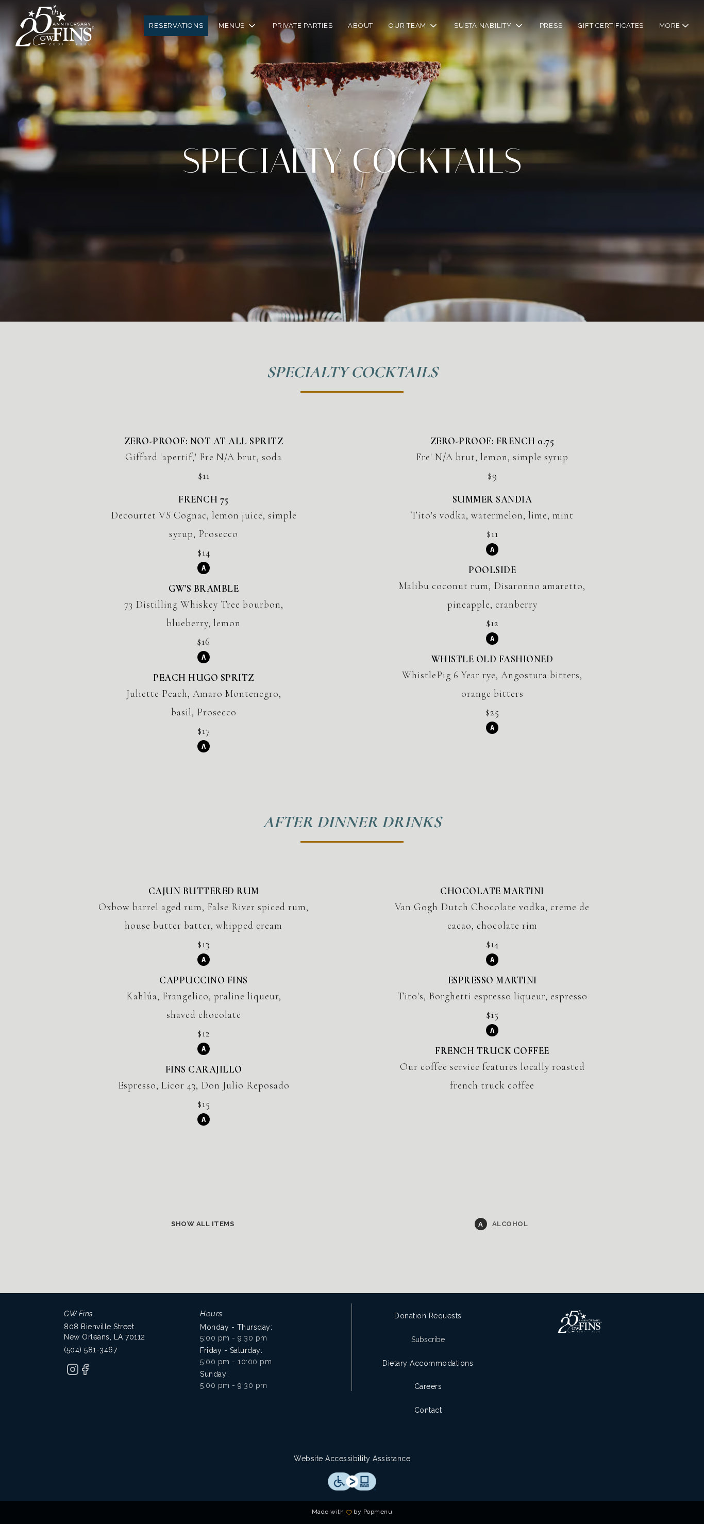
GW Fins (580, 1321)
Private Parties (302, 25)
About (360, 25)
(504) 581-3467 (90, 1350)
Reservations (176, 25)
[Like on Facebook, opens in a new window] (85, 1373)
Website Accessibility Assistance (352, 1458)
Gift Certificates (611, 25)
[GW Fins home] (54, 26)
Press (551, 25)
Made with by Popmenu (200, 1512)
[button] (237, 25)
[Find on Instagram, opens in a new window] (72, 1373)
